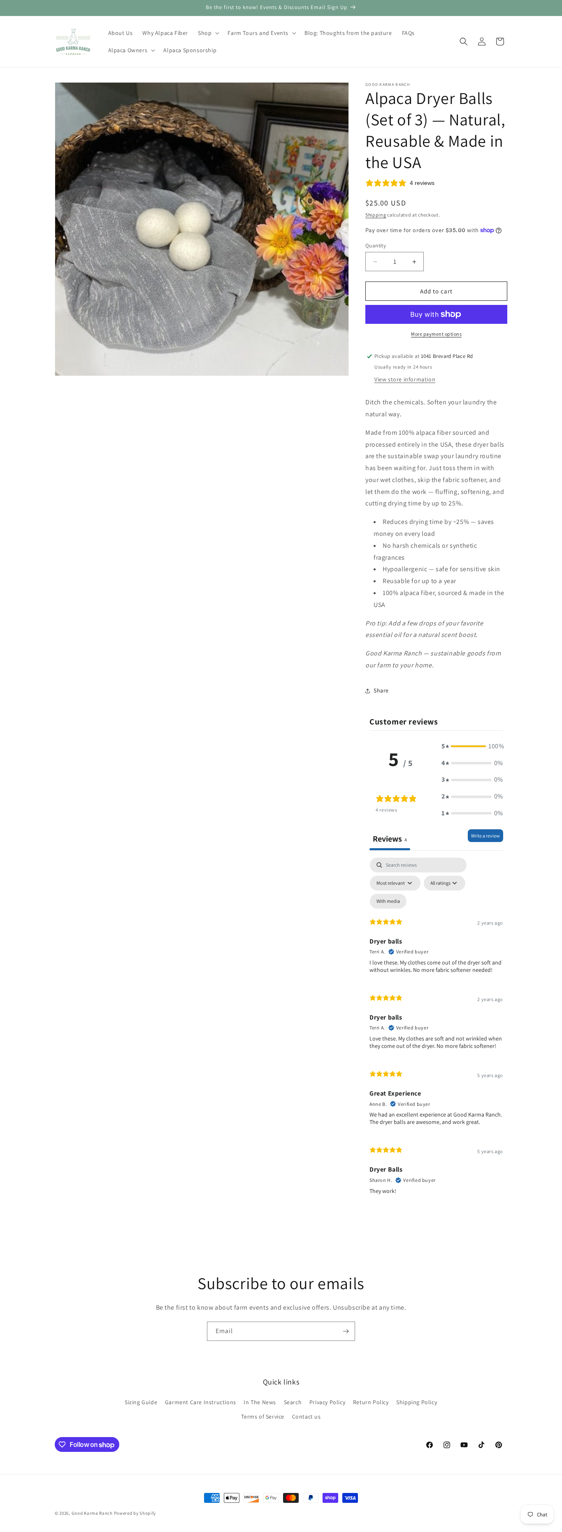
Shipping (375, 215)
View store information (404, 379)
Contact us (306, 1416)
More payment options (436, 334)
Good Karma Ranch (92, 1513)
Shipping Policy (416, 1402)
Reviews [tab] (390, 838)
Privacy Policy (327, 1402)
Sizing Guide (141, 1402)
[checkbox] (388, 901)
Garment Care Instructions (200, 1402)
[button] (208, 33)
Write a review (485, 836)
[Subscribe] (346, 1331)
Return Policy (371, 1402)
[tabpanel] (436, 1029)
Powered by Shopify (135, 1513)
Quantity (375, 245)
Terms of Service (262, 1416)
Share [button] (381, 690)
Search (293, 1402)
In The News (260, 1402)
